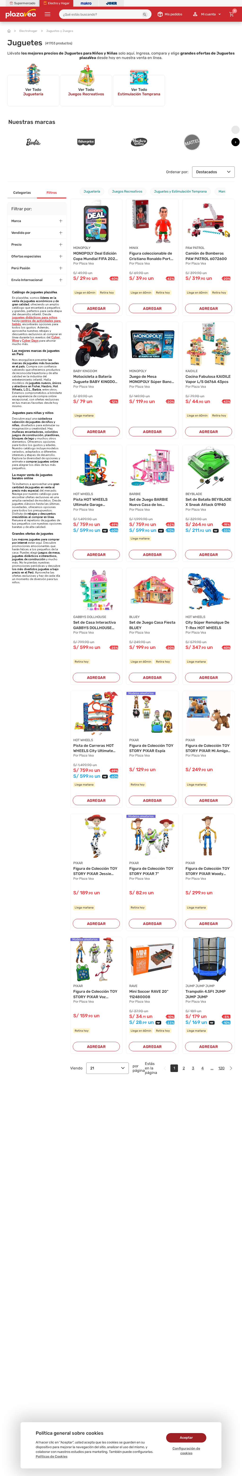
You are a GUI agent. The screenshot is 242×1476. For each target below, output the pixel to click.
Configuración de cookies (186, 1451)
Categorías (22, 193)
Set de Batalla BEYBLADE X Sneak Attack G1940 (208, 502)
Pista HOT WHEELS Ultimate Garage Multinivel (90, 502)
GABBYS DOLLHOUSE (89, 617)
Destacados (206, 172)
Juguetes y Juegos (59, 31)
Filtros (52, 193)
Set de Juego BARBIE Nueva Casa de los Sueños (148, 502)
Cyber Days (30, 340)
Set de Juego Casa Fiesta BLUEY (152, 625)
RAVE (133, 986)
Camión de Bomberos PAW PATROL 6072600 (206, 256)
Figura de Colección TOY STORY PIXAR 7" (151, 871)
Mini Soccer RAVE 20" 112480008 (149, 994)
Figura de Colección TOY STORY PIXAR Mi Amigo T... (208, 748)
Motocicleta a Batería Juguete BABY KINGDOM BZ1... (95, 379)
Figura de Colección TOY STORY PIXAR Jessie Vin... (95, 871)
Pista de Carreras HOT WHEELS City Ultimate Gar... (93, 748)
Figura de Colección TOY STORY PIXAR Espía (151, 748)
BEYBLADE (194, 494)
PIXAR (134, 740)
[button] (145, 14)
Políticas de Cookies (51, 1457)
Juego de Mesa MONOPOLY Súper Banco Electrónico (151, 379)
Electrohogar (28, 31)
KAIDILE (192, 371)
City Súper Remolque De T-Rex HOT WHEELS (207, 625)
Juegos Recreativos (127, 191)
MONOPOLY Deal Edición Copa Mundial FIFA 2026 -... (95, 256)
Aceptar (186, 1438)
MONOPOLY (82, 248)
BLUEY (134, 617)
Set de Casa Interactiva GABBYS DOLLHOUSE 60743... (94, 625)
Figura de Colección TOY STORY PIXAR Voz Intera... (95, 994)
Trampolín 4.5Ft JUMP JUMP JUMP (206, 994)
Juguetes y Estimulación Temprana (180, 191)
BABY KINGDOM (85, 371)
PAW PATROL (195, 248)
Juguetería (92, 191)
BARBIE (135, 494)
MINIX (133, 248)
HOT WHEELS (83, 494)
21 (92, 1068)
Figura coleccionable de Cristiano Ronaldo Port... (151, 256)
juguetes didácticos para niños (34, 317)
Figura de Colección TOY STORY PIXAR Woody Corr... (208, 871)
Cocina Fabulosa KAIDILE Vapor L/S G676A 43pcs (208, 379)
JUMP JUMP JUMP (200, 986)
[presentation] (235, 130)
